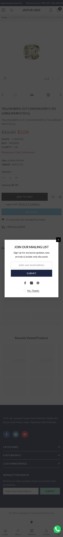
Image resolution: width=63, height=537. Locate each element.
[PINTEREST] (38, 283)
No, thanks (33, 290)
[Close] (58, 239)
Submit (31, 273)
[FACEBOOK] (25, 283)
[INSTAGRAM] (31, 283)
